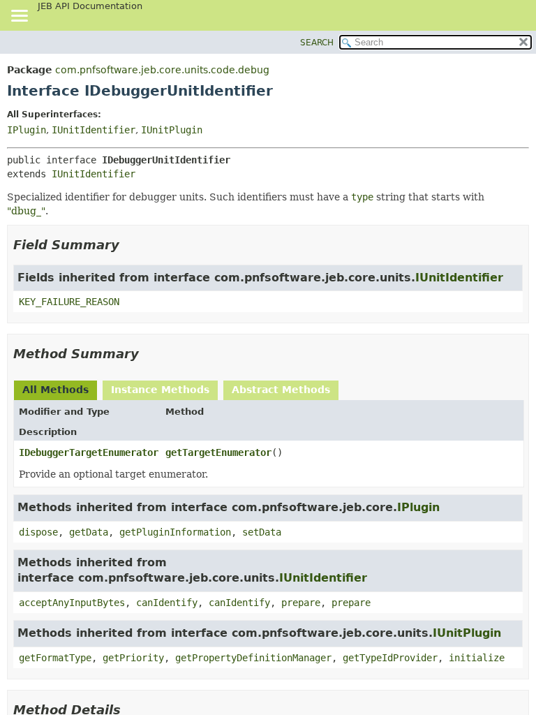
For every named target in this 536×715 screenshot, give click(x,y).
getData (88, 532)
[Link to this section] (129, 244)
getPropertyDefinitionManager (253, 657)
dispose (38, 532)
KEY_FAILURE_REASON (69, 301)
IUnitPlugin (171, 129)
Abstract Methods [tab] (281, 389)
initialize (477, 657)
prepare (300, 602)
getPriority (133, 657)
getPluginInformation (175, 532)
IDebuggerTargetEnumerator (88, 452)
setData (261, 532)
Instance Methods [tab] (160, 389)
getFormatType (55, 657)
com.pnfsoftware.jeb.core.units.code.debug (162, 69)
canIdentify (167, 602)
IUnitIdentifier (93, 129)
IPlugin (26, 129)
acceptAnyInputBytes (72, 602)
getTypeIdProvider (390, 657)
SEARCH (317, 42)
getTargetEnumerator (218, 452)
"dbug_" (26, 210)
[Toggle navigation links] (19, 17)
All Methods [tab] (55, 389)
